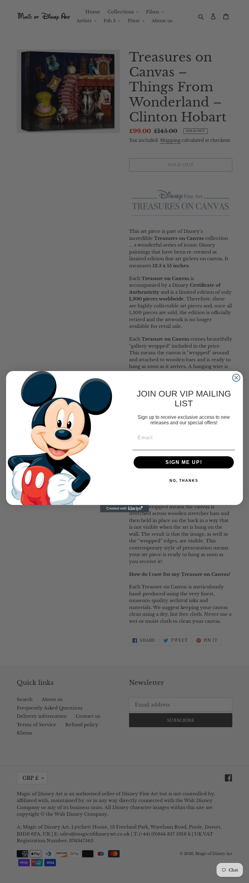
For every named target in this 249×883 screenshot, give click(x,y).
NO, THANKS (183, 480)
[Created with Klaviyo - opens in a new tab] (124, 508)
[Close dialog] (236, 377)
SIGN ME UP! (183, 462)
